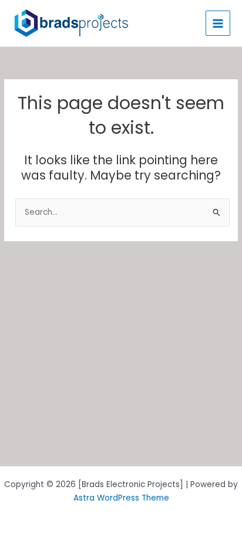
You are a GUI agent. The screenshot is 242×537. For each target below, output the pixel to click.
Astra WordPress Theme (121, 498)
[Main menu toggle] (218, 23)
